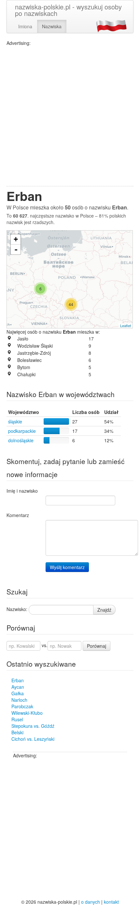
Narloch (19, 700)
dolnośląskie (21, 440)
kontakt (111, 901)
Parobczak (22, 706)
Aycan (17, 687)
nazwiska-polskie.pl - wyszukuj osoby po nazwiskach (68, 10)
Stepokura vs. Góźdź (32, 726)
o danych (90, 901)
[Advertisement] (70, 116)
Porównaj (96, 646)
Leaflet (125, 325)
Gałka (17, 693)
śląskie (15, 421)
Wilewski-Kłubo (27, 713)
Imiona (25, 26)
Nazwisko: (17, 609)
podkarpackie (22, 431)
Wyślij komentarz (67, 567)
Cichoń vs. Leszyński (32, 739)
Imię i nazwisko (22, 490)
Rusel (17, 719)
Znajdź (104, 609)
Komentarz (18, 515)
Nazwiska (52, 26)
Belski (17, 732)
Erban (17, 680)
